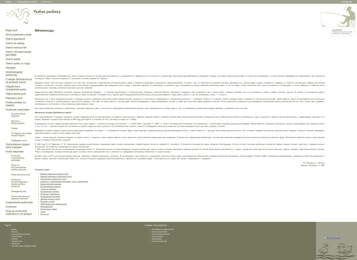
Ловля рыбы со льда (18, 63)
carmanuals (335, 33)
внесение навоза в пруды (161, 234)
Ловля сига (16, 243)
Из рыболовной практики (18, 115)
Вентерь (15, 231)
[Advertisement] (118, 53)
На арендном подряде (49, 192)
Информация (346, 2)
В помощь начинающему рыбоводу (17, 157)
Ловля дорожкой (15, 38)
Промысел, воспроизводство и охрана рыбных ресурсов (19, 182)
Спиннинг (11, 206)
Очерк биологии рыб (20, 174)
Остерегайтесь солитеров (21, 234)
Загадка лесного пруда (50, 199)
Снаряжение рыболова (19, 202)
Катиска (14, 239)
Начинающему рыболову (14, 73)
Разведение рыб (18, 191)
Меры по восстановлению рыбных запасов (18, 167)
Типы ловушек (17, 236)
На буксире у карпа (48, 209)
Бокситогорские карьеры (50, 184)
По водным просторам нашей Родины (21, 134)
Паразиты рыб (14, 98)
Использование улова (18, 34)
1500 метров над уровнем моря (53, 204)
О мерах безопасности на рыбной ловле (19, 81)
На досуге (44, 214)
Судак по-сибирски (48, 189)
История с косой (47, 202)
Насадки (10, 67)
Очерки (14, 128)
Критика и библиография (18, 122)
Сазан (42, 212)
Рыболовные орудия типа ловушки (18, 146)
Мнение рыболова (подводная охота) (56, 176)
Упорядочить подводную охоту (53, 179)
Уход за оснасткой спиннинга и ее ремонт (19, 212)
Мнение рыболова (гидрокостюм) (54, 174)
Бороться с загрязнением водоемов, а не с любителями (64, 181)
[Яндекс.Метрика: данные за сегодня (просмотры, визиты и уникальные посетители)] (332, 238)
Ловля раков (13, 59)
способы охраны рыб (159, 241)
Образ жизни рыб (16, 93)
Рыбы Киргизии (14, 151)
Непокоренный (46, 207)
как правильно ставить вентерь (163, 229)
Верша (14, 229)
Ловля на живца (15, 43)
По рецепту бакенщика (50, 194)
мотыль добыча (157, 236)
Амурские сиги (17, 241)
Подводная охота (19, 140)
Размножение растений (50, 197)
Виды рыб (11, 30)
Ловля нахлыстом (16, 47)
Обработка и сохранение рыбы (16, 88)
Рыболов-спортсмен (17, 109)
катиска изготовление (159, 231)
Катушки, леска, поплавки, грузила (24, 246)
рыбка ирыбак (157, 239)
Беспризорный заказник (50, 186)
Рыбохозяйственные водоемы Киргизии (20, 197)
